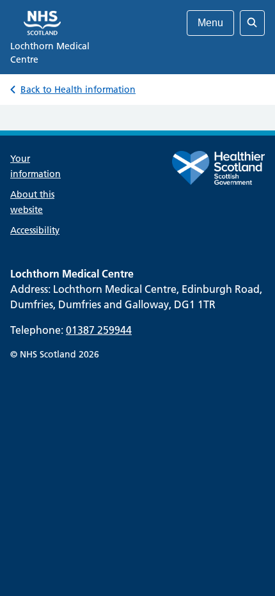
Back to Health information (78, 89)
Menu (210, 22)
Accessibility (34, 230)
